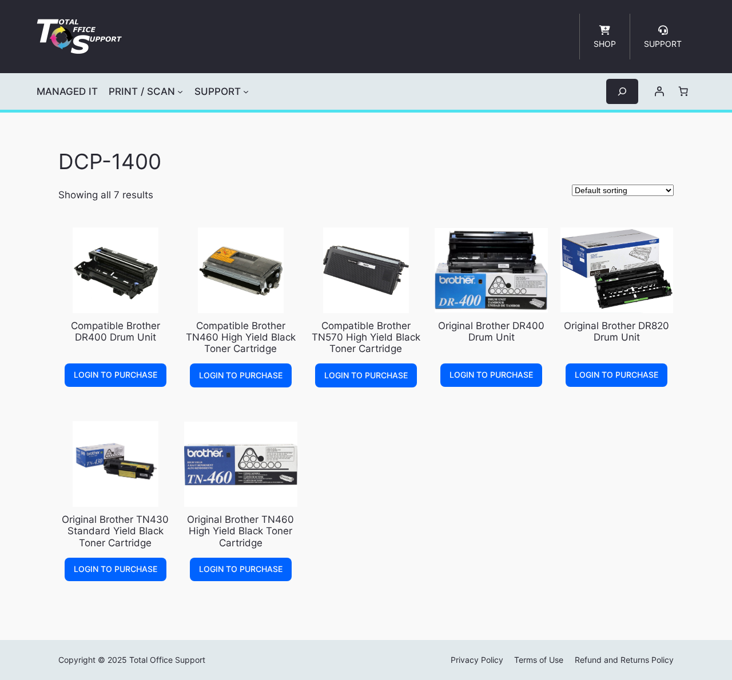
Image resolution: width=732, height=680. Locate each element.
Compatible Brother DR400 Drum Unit (115, 331)
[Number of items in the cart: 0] (683, 91)
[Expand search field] (622, 91)
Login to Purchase (115, 374)
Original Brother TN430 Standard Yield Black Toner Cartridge (115, 531)
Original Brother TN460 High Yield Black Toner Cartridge (240, 531)
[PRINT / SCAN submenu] (180, 91)
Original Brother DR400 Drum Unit (491, 331)
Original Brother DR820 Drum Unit (616, 331)
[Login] (659, 91)
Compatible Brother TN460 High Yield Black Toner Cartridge (241, 337)
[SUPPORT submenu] (246, 91)
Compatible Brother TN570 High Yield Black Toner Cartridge (366, 337)
